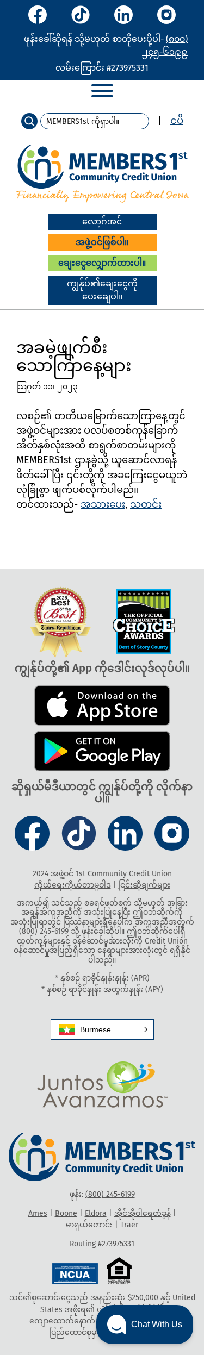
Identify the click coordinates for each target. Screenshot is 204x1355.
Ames (37, 1213)
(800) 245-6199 (110, 1194)
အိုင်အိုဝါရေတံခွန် (142, 1213)
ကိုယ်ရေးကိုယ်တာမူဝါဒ (72, 885)
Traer (129, 1224)
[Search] (29, 121)
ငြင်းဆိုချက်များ (144, 885)
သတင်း (146, 504)
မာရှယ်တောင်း (89, 1224)
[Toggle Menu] (102, 90)
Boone (66, 1213)
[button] (102, 1029)
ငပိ (176, 121)
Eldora (96, 1213)
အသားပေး (103, 504)
